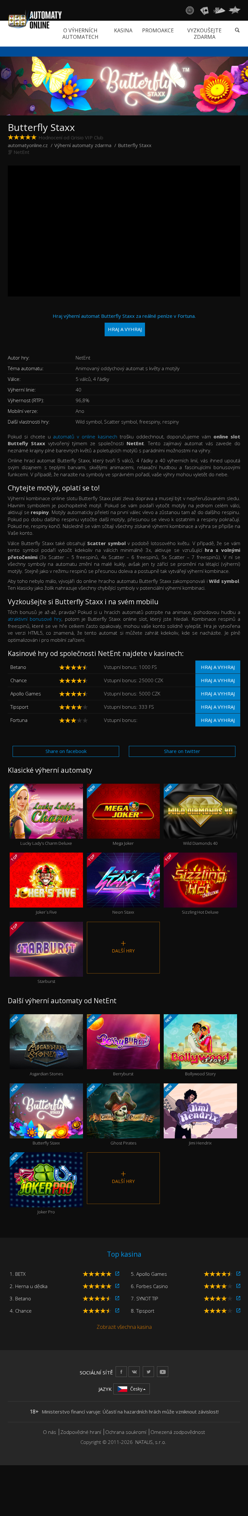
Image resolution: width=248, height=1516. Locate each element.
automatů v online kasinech (85, 436)
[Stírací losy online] (234, 10)
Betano (18, 667)
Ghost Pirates (111, 1115)
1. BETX (18, 1274)
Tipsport (19, 707)
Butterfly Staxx (35, 1115)
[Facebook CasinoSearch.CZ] (121, 1371)
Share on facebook (66, 751)
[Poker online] (219, 10)
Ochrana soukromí (125, 1432)
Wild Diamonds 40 (190, 815)
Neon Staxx (110, 884)
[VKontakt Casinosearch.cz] (134, 1371)
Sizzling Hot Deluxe (191, 884)
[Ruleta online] (189, 10)
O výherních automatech (80, 33)
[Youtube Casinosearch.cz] (162, 1371)
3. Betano (20, 1298)
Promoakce (158, 30)
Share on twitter (182, 751)
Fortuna (18, 720)
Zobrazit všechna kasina (124, 1326)
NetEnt (21, 152)
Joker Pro (32, 1184)
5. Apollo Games (149, 1274)
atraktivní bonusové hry (34, 619)
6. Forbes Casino (149, 1286)
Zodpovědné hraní (80, 1432)
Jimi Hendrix (188, 1115)
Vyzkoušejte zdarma (204, 33)
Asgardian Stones (36, 1046)
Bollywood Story (190, 1046)
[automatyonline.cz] (35, 19)
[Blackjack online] (204, 10)
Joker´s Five (33, 884)
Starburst (32, 953)
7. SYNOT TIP (144, 1298)
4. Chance (21, 1310)
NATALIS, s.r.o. (150, 1442)
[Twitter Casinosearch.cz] (148, 1371)
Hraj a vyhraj (218, 667)
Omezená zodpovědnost (177, 1432)
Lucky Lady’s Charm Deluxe (41, 815)
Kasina (123, 30)
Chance (18, 680)
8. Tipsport (142, 1310)
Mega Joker (110, 815)
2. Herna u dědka (28, 1286)
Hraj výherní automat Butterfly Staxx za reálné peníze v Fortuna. (124, 322)
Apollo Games (25, 693)
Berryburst (110, 1046)
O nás (49, 1432)
